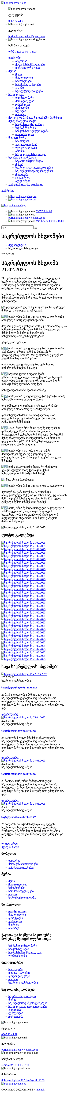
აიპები (19, 87)
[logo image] (13, 205)
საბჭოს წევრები (25, 127)
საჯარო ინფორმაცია (22, 157)
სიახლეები (22, 140)
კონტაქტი (7, 190)
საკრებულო (16, 94)
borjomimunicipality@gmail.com (26, 36)
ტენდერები (22, 177)
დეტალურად (9, 714)
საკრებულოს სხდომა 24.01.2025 (18, 817)
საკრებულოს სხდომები (30, 154)
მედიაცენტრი (17, 137)
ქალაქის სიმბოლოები (30, 64)
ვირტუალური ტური (27, 67)
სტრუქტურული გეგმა (29, 91)
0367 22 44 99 (16, 20)
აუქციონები (22, 180)
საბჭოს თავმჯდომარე (29, 124)
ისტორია (21, 61)
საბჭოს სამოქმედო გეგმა (31, 130)
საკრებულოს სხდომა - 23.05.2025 (19, 687)
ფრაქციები (22, 104)
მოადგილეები (24, 77)
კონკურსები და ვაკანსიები (25, 184)
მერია (12, 71)
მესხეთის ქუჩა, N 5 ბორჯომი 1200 (22, 1080)
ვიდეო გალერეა (26, 144)
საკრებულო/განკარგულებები (34, 167)
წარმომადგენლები (28, 84)
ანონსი (20, 150)
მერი (18, 74)
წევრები (20, 110)
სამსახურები (23, 81)
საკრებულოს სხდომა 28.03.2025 (18, 774)
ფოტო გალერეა (26, 147)
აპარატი (20, 114)
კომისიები (22, 107)
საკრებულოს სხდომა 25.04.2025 (18, 730)
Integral (40, 1089)
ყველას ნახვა (10, 846)
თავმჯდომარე (24, 97)
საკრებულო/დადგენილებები (34, 170)
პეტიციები (21, 174)
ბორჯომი (14, 57)
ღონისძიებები (24, 134)
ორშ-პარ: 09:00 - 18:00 (22, 51)
